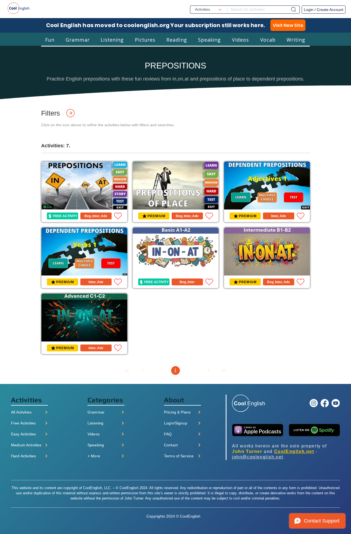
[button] (50, 39)
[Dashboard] (293, 9)
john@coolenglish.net (257, 457)
